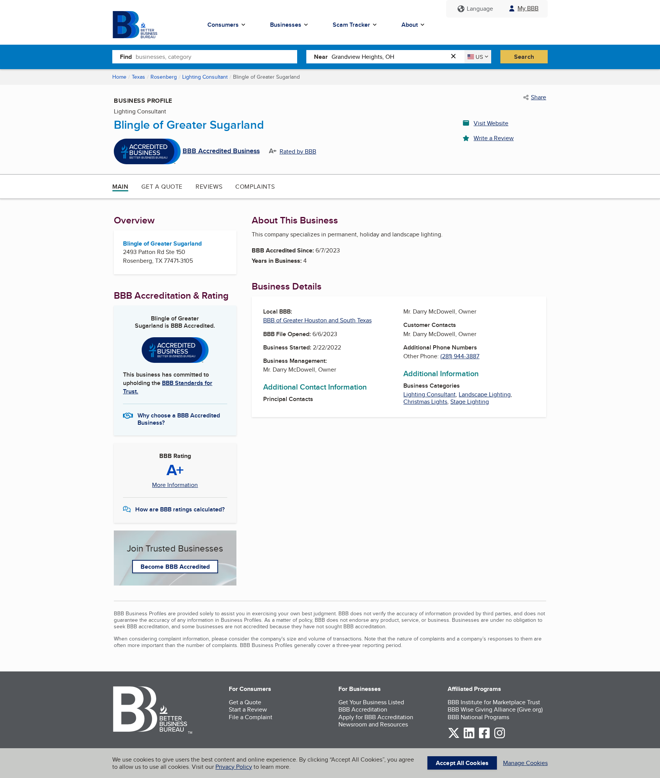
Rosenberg (163, 77)
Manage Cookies (525, 763)
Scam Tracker (351, 24)
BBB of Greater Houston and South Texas (317, 320)
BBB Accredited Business (221, 151)
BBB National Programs (478, 717)
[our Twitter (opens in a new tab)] (454, 737)
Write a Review (494, 138)
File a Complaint (250, 717)
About (409, 24)
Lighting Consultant (205, 77)
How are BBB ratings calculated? (180, 509)
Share (538, 97)
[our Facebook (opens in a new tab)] (484, 737)
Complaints (255, 186)
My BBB (528, 8)
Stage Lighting (469, 401)
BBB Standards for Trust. (167, 387)
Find (126, 56)
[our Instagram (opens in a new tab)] (499, 737)
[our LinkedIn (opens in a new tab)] (469, 737)
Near (321, 56)
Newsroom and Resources (373, 724)
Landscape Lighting (485, 394)
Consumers (223, 24)
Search (524, 56)
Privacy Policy (233, 766)
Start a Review (248, 709)
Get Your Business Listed (371, 702)
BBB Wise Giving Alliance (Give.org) (495, 709)
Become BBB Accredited (175, 566)
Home (119, 77)
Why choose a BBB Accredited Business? (179, 418)
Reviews (209, 186)
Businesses (285, 24)
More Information (175, 485)
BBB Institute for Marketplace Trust (494, 702)
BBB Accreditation (362, 709)
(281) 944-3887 (459, 356)
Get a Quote (162, 186)
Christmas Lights (425, 401)
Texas (138, 77)
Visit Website (491, 123)
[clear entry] (455, 56)
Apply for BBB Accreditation (375, 717)
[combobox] (216, 56)
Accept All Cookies (462, 763)
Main (120, 186)
